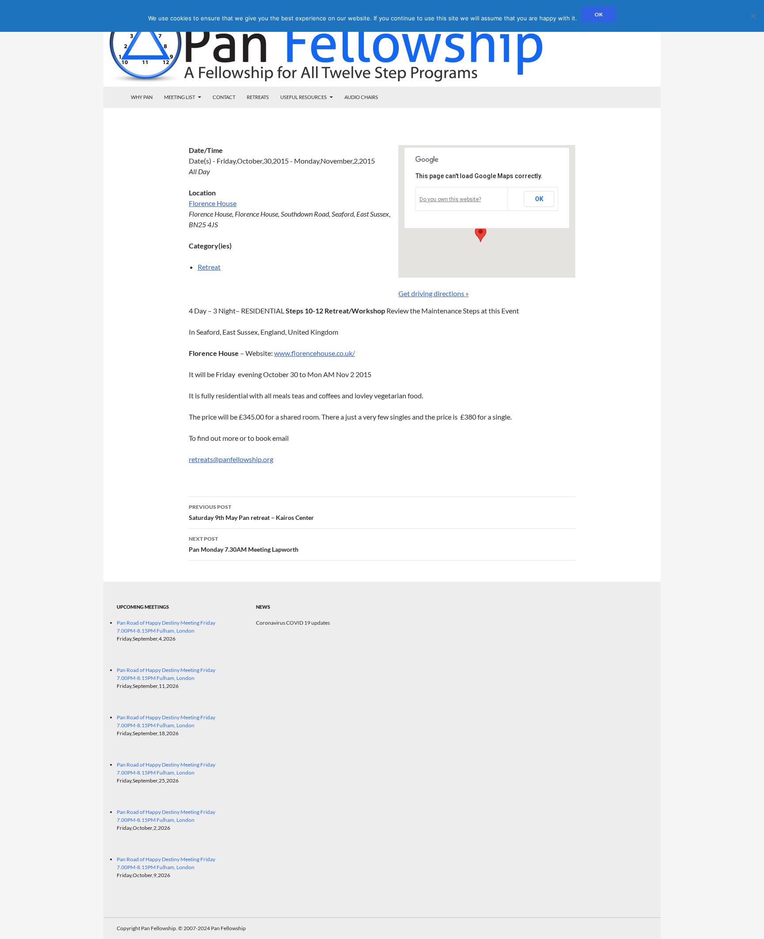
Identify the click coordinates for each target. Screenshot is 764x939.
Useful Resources (303, 97)
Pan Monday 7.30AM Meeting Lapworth (243, 544)
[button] (480, 233)
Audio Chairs (361, 97)
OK (539, 198)
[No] (753, 15)
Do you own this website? (450, 199)
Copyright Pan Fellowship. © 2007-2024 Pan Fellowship (181, 928)
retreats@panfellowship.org (231, 459)
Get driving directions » (433, 293)
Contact (224, 97)
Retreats (258, 97)
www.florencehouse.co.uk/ (314, 353)
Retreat (209, 267)
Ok (599, 14)
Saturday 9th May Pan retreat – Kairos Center (251, 512)
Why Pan (142, 97)
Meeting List (179, 97)
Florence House (213, 203)
